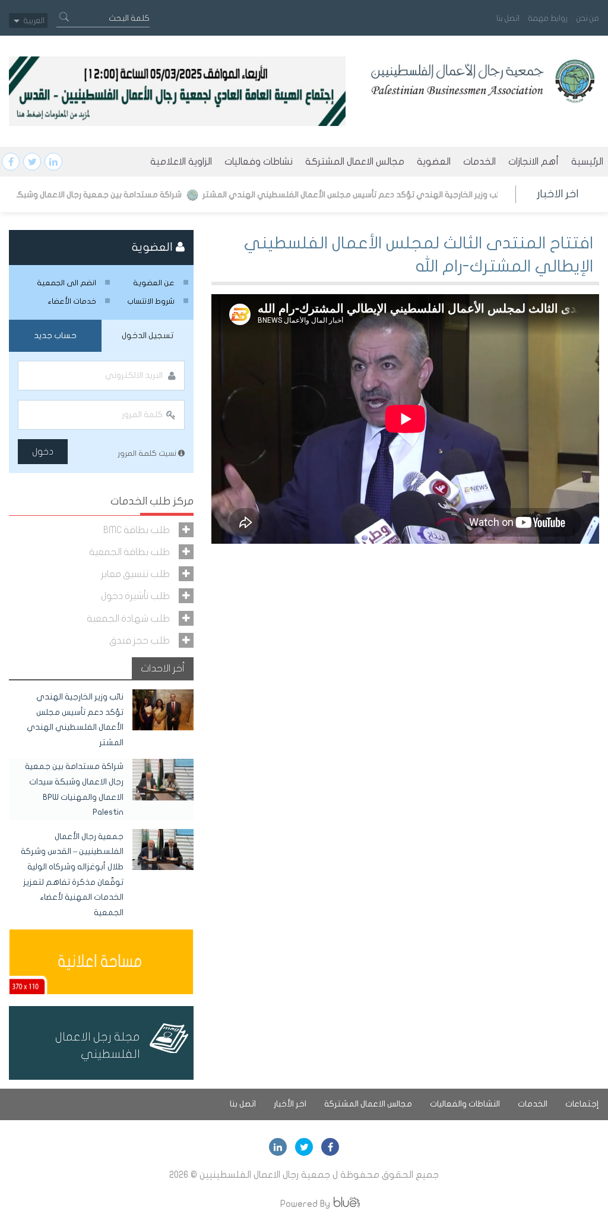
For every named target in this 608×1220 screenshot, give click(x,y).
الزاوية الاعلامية (181, 161)
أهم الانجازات (533, 161)
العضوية (434, 161)
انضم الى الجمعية (66, 283)
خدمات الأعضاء (72, 301)
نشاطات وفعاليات (258, 161)
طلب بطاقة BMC (136, 530)
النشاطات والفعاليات (465, 1103)
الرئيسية (587, 161)
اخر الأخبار (290, 1103)
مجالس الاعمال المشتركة (354, 161)
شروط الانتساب (151, 301)
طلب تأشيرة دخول (135, 596)
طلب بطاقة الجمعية (129, 552)
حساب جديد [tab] (55, 335)
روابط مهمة (548, 18)
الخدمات (479, 161)
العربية (34, 20)
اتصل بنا (508, 18)
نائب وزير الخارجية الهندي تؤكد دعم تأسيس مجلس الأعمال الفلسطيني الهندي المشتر (383, 194)
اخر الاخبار (557, 194)
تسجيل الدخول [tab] (147, 335)
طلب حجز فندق (139, 640)
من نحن (588, 18)
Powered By (305, 1203)
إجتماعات (582, 1103)
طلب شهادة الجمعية (128, 618)
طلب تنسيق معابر (135, 574)
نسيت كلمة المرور (148, 453)
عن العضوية (154, 283)
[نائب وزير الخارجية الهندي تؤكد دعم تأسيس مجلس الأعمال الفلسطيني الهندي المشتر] (163, 709)
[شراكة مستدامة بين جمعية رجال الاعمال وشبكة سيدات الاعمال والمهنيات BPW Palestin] (163, 778)
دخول (42, 451)
